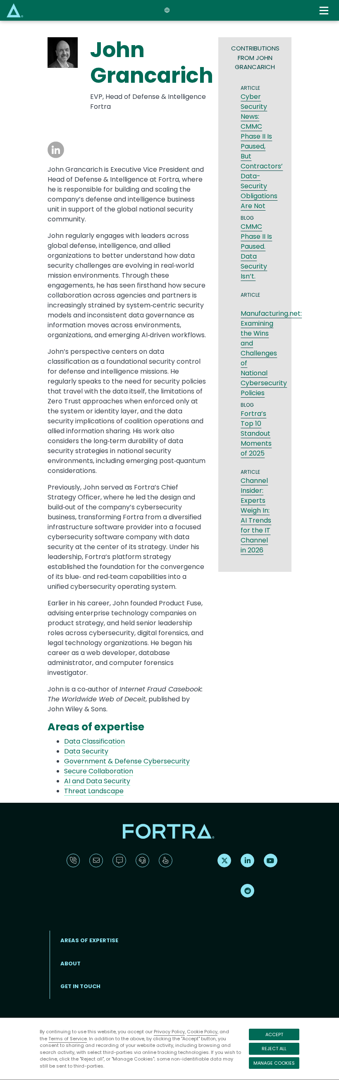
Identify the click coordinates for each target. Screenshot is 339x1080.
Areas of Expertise (89, 940)
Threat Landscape (94, 791)
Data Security (86, 751)
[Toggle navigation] (325, 10)
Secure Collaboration (98, 771)
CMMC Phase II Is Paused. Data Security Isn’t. (256, 251)
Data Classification (94, 741)
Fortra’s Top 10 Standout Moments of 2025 (256, 433)
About (70, 963)
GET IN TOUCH (80, 986)
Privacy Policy (169, 1031)
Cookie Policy (202, 1031)
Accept (274, 1034)
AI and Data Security (97, 781)
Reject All (274, 1048)
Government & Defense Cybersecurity (127, 761)
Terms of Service (67, 1038)
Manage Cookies (274, 1063)
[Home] (15, 10)
